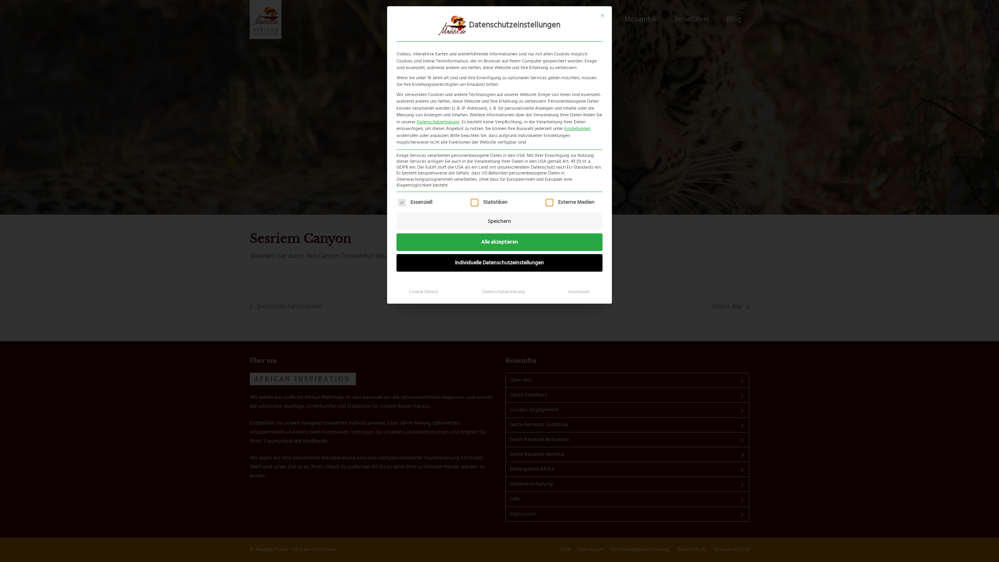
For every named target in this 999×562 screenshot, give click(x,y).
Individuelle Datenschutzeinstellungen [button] (499, 262)
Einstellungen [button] (577, 129)
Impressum (579, 292)
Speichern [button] (499, 221)
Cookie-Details (423, 292)
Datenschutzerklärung (438, 122)
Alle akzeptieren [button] (499, 242)
